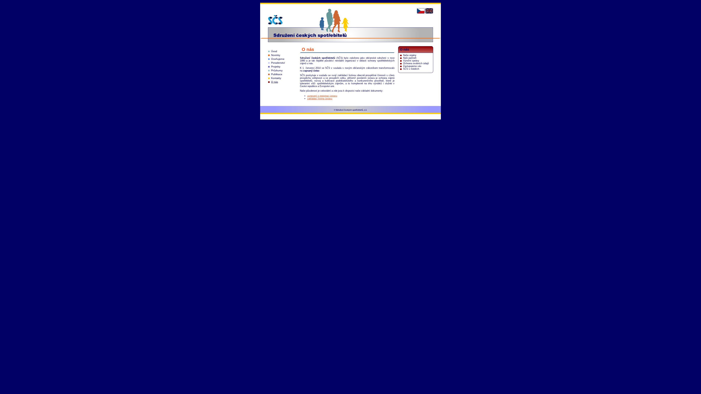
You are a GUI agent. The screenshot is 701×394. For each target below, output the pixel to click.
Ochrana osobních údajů (416, 63)
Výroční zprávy (411, 60)
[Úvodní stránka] (275, 19)
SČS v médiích (411, 68)
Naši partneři (409, 58)
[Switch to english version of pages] (429, 10)
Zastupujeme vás (412, 66)
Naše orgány (409, 55)
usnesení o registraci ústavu (322, 95)
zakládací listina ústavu (319, 98)
